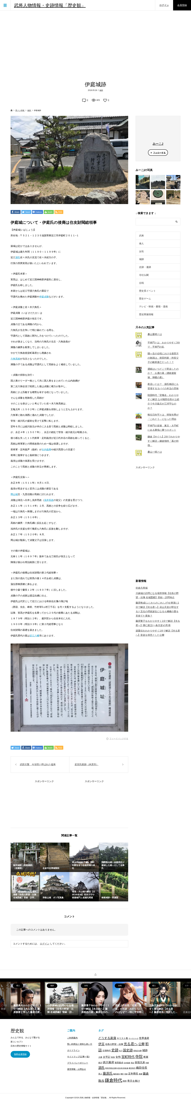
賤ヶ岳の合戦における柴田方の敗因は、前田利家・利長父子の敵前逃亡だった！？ (163, 357)
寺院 (139, 1057)
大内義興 (46, 449)
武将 (141, 235)
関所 (125, 1081)
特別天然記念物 (111, 1068)
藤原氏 (108, 1073)
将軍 (145, 1056)
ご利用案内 (72, 1038)
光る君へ (131, 1044)
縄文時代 (132, 1068)
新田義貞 (119, 1062)
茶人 (100, 1074)
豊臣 (122, 1074)
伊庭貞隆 (44, 296)
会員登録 (182, 5)
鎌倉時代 (113, 1080)
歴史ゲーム (145, 298)
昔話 (132, 1063)
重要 (140, 1074)
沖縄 (147, 1063)
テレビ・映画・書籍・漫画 (153, 306)
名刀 (120, 1051)
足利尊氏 (133, 1073)
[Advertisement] (95, 41)
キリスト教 (122, 1038)
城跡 (101, 90)
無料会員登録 (20, 1054)
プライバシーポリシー (77, 1063)
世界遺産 (144, 1038)
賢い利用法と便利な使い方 (79, 1044)
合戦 (141, 283)
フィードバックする (118, 738)
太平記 (106, 1056)
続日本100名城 (122, 1068)
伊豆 (101, 1044)
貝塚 (126, 1074)
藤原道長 (116, 1074)
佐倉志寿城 (142, 588)
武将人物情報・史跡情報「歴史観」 (50, 5)
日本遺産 (127, 1063)
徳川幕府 (108, 1062)
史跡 (114, 1050)
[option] (28, 999)
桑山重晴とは (155, 334)
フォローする (159, 153)
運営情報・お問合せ (76, 1069)
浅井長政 (49, 500)
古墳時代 (106, 1050)
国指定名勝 (137, 1051)
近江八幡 (34, 635)
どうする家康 (107, 1038)
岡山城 (14, 494)
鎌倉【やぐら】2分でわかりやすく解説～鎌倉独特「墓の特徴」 (164, 441)
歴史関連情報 (146, 314)
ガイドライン (73, 1050)
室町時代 (128, 1057)
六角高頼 (15, 358)
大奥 (100, 1057)
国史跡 (128, 1050)
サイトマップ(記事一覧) (78, 1056)
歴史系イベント (147, 291)
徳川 (100, 1063)
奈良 (113, 1057)
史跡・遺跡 (145, 267)
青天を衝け (133, 1080)
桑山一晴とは (155, 452)
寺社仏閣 (144, 275)
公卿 (141, 1044)
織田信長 (141, 1067)
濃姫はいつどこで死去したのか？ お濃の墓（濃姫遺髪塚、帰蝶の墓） (163, 373)
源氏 (17, 257)
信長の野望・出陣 (114, 1044)
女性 (141, 251)
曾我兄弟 (140, 1062)
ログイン (164, 5)
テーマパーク (133, 1038)
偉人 (141, 243)
